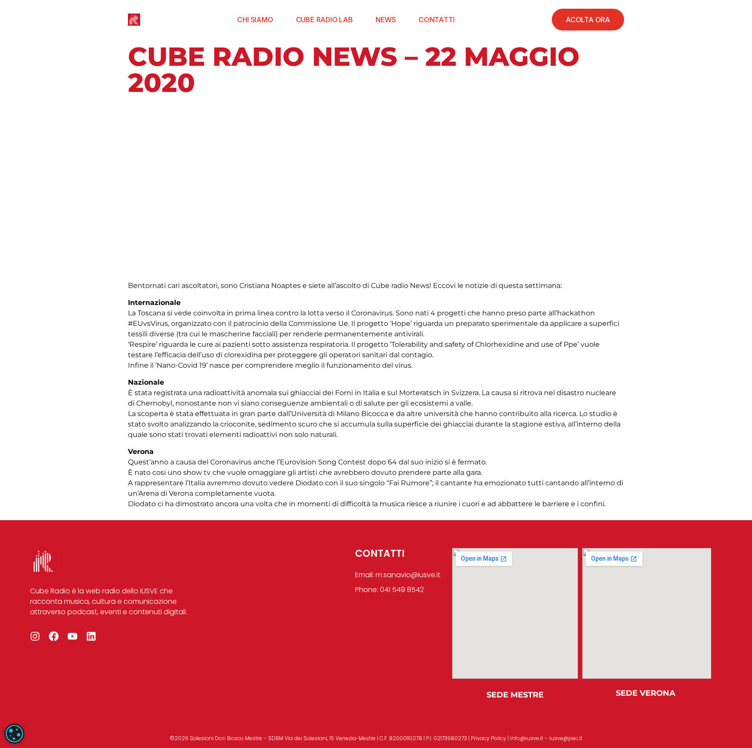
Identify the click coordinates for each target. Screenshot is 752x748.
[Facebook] (54, 636)
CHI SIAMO (255, 19)
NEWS (386, 19)
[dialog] (14, 734)
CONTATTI (436, 19)
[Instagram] (35, 636)
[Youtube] (72, 636)
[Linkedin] (91, 636)
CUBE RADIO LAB (324, 19)
